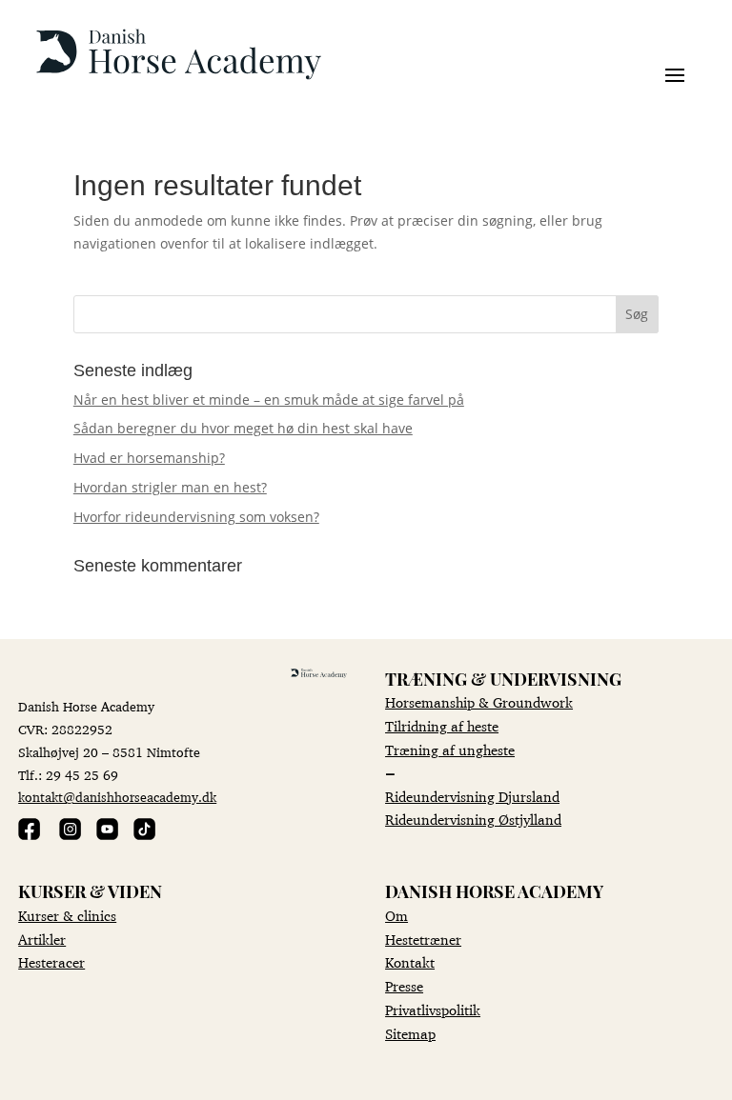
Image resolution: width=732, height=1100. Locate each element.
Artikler (42, 939)
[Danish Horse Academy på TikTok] (144, 835)
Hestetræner (423, 939)
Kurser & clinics (67, 916)
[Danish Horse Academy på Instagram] (70, 835)
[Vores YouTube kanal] (107, 835)
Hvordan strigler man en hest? (170, 487)
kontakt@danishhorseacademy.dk (117, 797)
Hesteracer (51, 962)
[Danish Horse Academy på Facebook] (29, 835)
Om (396, 916)
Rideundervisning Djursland (472, 797)
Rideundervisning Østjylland (473, 819)
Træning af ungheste (450, 750)
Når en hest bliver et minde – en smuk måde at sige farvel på (268, 399)
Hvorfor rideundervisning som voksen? (196, 517)
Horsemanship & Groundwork (479, 702)
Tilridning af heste (441, 726)
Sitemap (410, 1034)
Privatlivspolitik (432, 1010)
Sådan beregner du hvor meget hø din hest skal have (243, 428)
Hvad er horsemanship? (149, 458)
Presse (404, 986)
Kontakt (410, 962)
